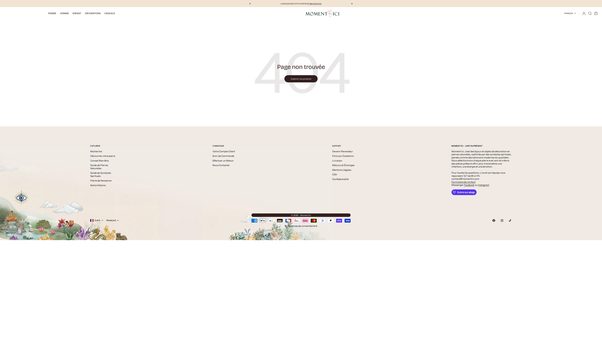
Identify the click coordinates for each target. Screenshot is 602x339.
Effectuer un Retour (223, 160)
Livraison (337, 160)
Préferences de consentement (301, 225)
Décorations (93, 13)
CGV (334, 174)
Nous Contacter (221, 165)
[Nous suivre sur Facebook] (493, 220)
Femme (52, 13)
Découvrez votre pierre (102, 155)
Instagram (483, 184)
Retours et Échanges (343, 165)
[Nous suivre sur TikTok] (510, 220)
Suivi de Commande (223, 155)
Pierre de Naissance (100, 180)
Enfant (77, 13)
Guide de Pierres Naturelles (99, 167)
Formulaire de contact (463, 181)
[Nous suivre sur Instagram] (502, 220)
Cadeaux (109, 13)
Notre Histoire (98, 185)
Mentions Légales (341, 169)
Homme (64, 13)
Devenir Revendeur (342, 151)
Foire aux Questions (343, 155)
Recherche (96, 151)
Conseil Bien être (99, 160)
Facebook (469, 184)
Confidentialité (340, 179)
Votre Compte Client (223, 151)
